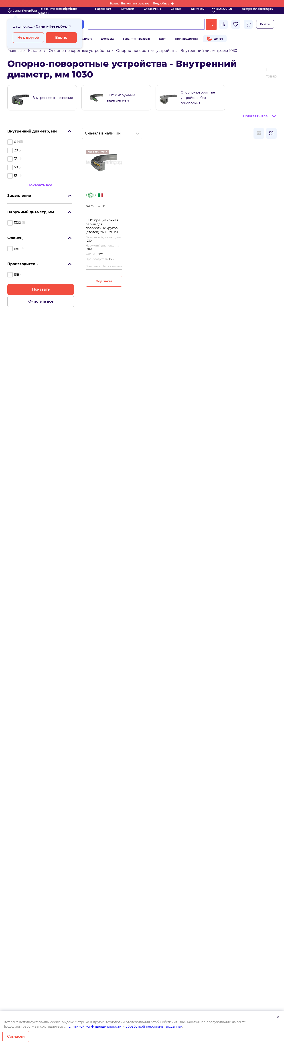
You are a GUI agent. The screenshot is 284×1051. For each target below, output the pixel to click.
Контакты (198, 8)
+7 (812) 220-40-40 (222, 10)
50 (16, 167)
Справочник (152, 8)
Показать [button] (41, 289)
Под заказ (104, 281)
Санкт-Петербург (25, 10)
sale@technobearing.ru (257, 8)
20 (16, 150)
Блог (162, 38)
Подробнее (161, 3)
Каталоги (127, 8)
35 (16, 159)
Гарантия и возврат (136, 38)
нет (17, 248)
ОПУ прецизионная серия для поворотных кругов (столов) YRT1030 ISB (103, 226)
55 (16, 176)
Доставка (107, 38)
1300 (17, 223)
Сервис (176, 8)
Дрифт (218, 38)
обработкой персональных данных (154, 1027)
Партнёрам (103, 8)
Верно (61, 37)
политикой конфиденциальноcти (94, 1027)
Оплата (87, 38)
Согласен (16, 1036)
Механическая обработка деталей (57, 11)
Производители (186, 38)
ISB (16, 275)
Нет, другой (28, 37)
